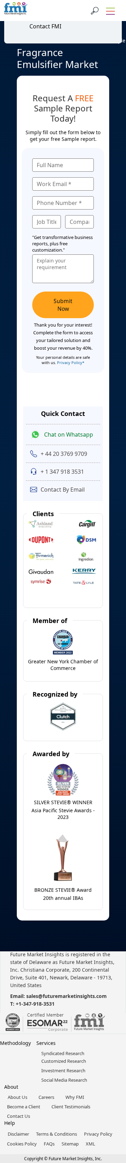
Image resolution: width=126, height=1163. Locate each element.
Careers (46, 1097)
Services (46, 1043)
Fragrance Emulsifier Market (57, 58)
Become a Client (23, 1106)
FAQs (49, 1144)
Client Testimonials (70, 1106)
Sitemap (70, 1144)
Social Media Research (64, 1080)
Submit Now (63, 305)
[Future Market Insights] (15, 10)
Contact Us (18, 1116)
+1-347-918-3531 (35, 1003)
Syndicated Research (62, 1053)
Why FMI (74, 1097)
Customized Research (63, 1061)
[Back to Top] (108, 1103)
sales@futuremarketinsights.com (66, 996)
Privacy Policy (98, 1134)
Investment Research (63, 1070)
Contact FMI (45, 26)
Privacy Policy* (70, 362)
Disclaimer (18, 1134)
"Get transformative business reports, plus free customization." (62, 243)
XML (90, 1144)
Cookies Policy (22, 1144)
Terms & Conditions (56, 1134)
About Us (17, 1097)
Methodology (15, 1043)
